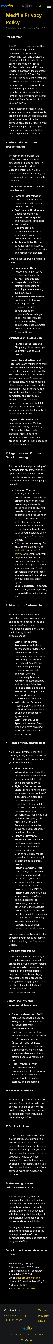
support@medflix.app (28, 1277)
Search (28, 6)
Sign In (39, 6)
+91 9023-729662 (28, 1288)
